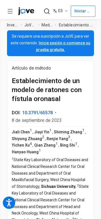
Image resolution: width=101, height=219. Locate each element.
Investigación (13, 25)
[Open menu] (10, 11)
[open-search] (47, 11)
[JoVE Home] (26, 11)
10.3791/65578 (37, 112)
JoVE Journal (30, 25)
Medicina (47, 25)
